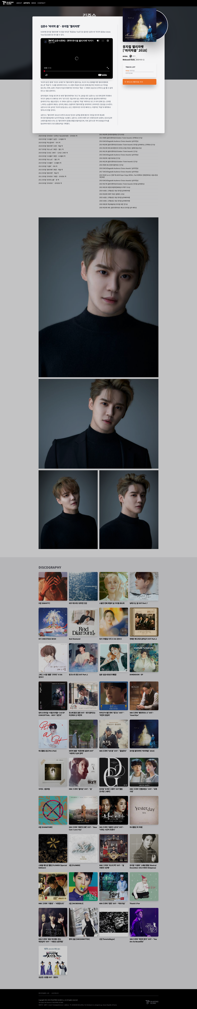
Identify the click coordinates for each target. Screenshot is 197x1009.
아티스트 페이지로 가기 (135, 82)
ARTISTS (26, 3)
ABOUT (19, 3)
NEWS (33, 3)
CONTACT (41, 3)
